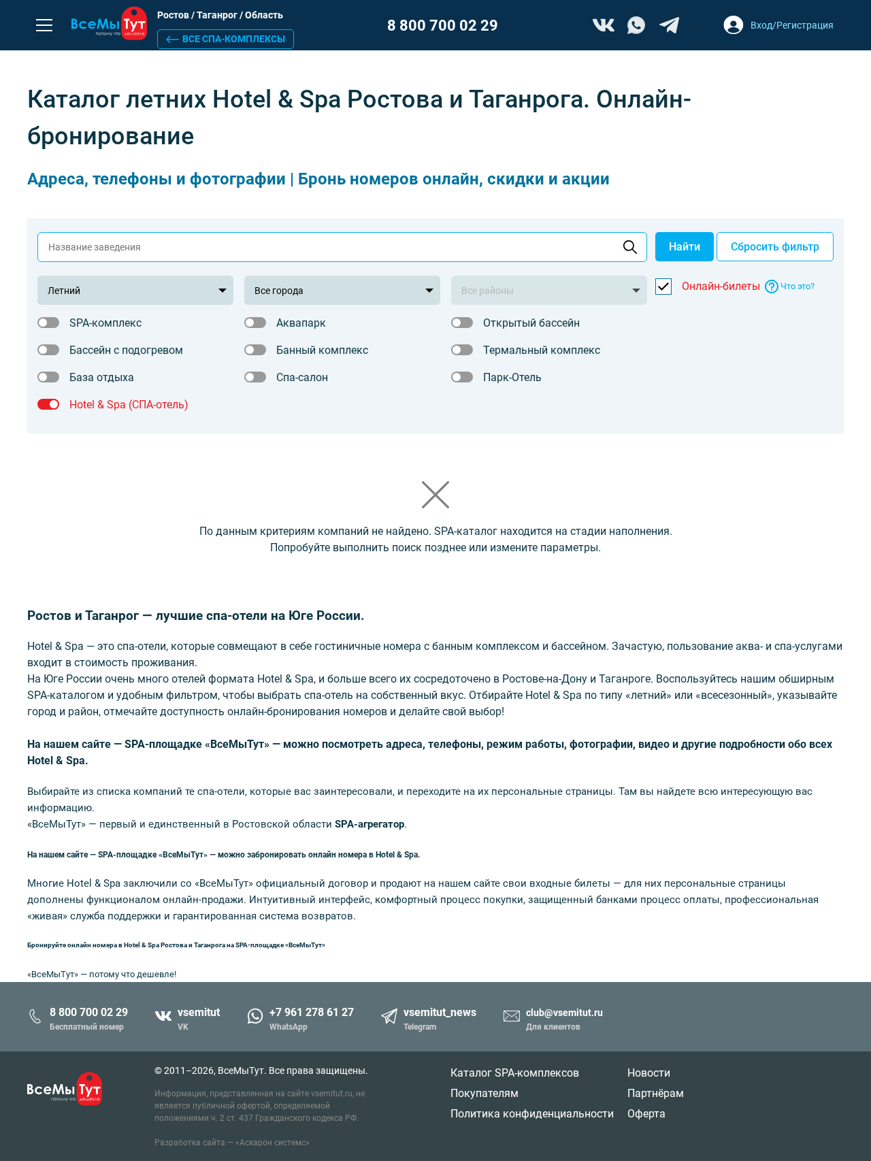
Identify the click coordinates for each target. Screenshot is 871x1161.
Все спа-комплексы (233, 38)
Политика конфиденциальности (532, 1113)
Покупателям (484, 1093)
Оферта (646, 1113)
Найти (684, 246)
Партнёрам (655, 1093)
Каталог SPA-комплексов (514, 1072)
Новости (648, 1072)
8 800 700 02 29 (442, 25)
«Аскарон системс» (272, 1142)
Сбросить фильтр (775, 246)
